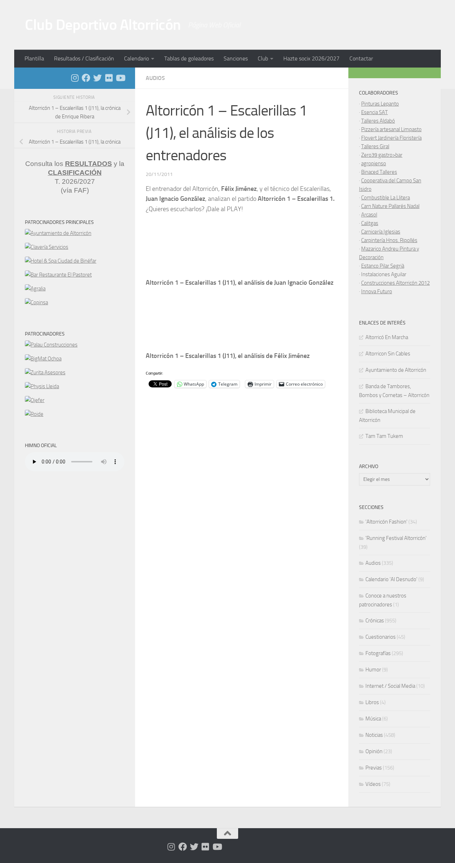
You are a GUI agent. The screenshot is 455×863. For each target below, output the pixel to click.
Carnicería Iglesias (380, 232)
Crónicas (374, 620)
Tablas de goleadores (189, 58)
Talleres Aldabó (378, 121)
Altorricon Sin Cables (387, 353)
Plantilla (34, 58)
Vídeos (373, 784)
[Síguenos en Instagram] (74, 78)
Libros (372, 702)
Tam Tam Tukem (384, 436)
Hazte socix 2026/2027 (311, 58)
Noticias (374, 735)
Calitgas (369, 223)
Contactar (361, 58)
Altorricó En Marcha (386, 337)
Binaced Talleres (379, 172)
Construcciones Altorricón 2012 (395, 283)
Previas (373, 768)
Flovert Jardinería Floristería (391, 138)
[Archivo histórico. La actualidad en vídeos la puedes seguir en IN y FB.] (120, 78)
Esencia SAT (374, 112)
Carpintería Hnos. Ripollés (389, 240)
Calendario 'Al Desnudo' (391, 579)
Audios (155, 78)
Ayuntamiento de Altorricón (395, 370)
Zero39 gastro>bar (381, 155)
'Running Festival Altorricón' (396, 538)
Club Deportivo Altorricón (103, 25)
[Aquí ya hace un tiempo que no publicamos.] (97, 78)
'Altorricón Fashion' (386, 522)
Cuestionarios (380, 637)
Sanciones (236, 58)
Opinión (373, 751)
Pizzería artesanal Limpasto (391, 129)
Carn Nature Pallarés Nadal (390, 206)
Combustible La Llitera (385, 197)
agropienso (373, 163)
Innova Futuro (376, 291)
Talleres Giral (375, 146)
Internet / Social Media (390, 686)
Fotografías (378, 653)
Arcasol (369, 214)
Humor (373, 669)
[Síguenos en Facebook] (86, 78)
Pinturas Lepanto (380, 104)
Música (373, 718)
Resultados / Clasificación (84, 58)
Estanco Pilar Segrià (382, 266)
